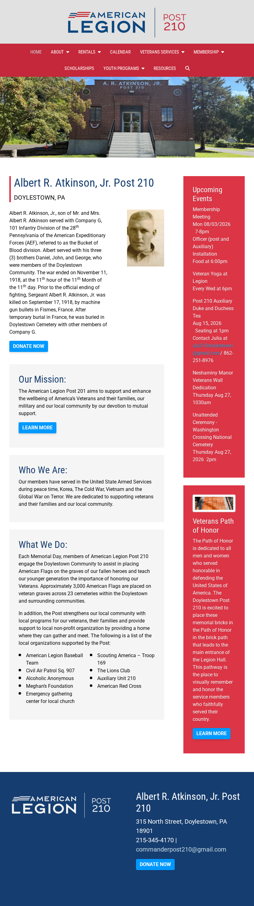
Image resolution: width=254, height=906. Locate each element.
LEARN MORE (211, 733)
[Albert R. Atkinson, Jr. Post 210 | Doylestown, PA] (127, 22)
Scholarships (79, 68)
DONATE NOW (28, 346)
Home (36, 52)
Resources (165, 68)
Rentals (86, 52)
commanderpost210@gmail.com (181, 849)
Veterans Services (159, 52)
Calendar (120, 52)
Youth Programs (121, 68)
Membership (206, 52)
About (57, 52)
